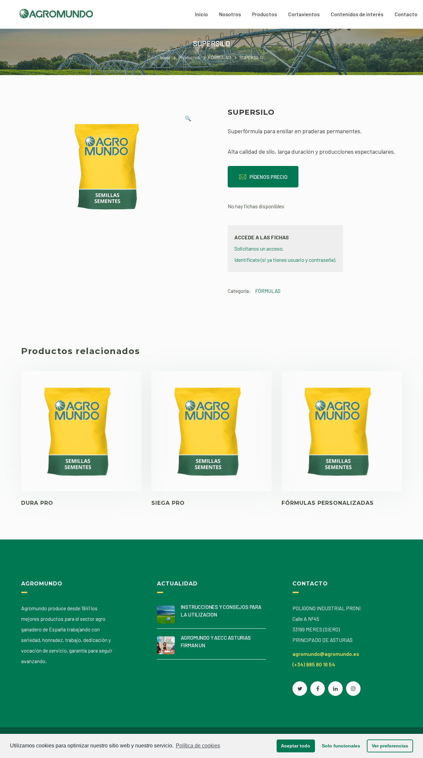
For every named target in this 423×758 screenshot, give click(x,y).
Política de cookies (198, 745)
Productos (189, 57)
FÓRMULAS (219, 57)
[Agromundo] (56, 13)
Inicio (165, 57)
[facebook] (317, 688)
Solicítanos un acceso (258, 248)
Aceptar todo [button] (295, 745)
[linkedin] (335, 688)
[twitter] (299, 688)
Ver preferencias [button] (390, 745)
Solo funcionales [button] (341, 745)
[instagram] (353, 688)
